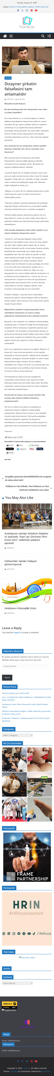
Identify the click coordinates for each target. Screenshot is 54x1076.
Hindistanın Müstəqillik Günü (20, 608)
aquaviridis (21, 99)
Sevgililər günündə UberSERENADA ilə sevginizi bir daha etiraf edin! (28, 478)
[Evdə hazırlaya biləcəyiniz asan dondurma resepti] (14, 784)
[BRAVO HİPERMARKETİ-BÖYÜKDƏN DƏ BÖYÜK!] (39, 784)
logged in (18, 632)
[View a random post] (49, 36)
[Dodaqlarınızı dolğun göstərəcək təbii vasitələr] (39, 759)
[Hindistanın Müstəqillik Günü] (27, 580)
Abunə (7, 678)
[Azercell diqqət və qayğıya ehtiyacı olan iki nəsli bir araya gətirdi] (14, 759)
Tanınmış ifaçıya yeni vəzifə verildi (15, 693)
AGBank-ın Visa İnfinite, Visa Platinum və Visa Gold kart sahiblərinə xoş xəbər (27, 488)
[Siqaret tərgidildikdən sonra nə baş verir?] (39, 809)
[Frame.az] (5, 36)
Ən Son (8, 78)
